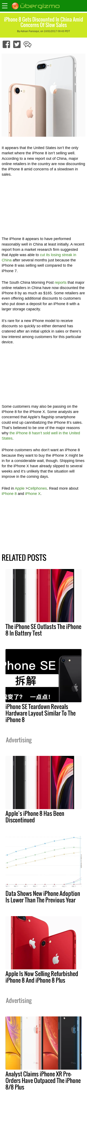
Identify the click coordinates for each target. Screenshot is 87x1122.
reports (61, 282)
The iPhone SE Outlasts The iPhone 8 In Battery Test (43, 629)
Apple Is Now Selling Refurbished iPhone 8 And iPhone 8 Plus (41, 976)
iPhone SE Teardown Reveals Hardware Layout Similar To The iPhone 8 (40, 713)
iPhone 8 (9, 494)
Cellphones (37, 488)
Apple (19, 488)
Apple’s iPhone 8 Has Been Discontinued (34, 816)
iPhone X (33, 494)
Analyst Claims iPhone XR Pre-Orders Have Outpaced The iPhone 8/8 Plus (43, 1080)
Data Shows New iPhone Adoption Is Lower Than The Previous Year (42, 896)
